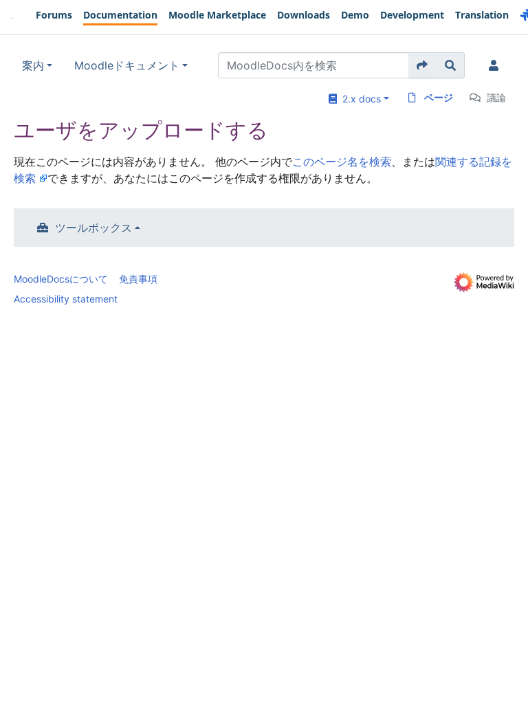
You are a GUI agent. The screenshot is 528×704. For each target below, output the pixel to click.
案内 (33, 65)
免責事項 (138, 279)
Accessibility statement (66, 299)
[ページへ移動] (422, 65)
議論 (496, 97)
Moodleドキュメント (126, 65)
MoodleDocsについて (61, 279)
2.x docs (359, 98)
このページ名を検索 (341, 161)
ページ (438, 97)
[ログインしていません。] (496, 65)
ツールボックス (93, 227)
